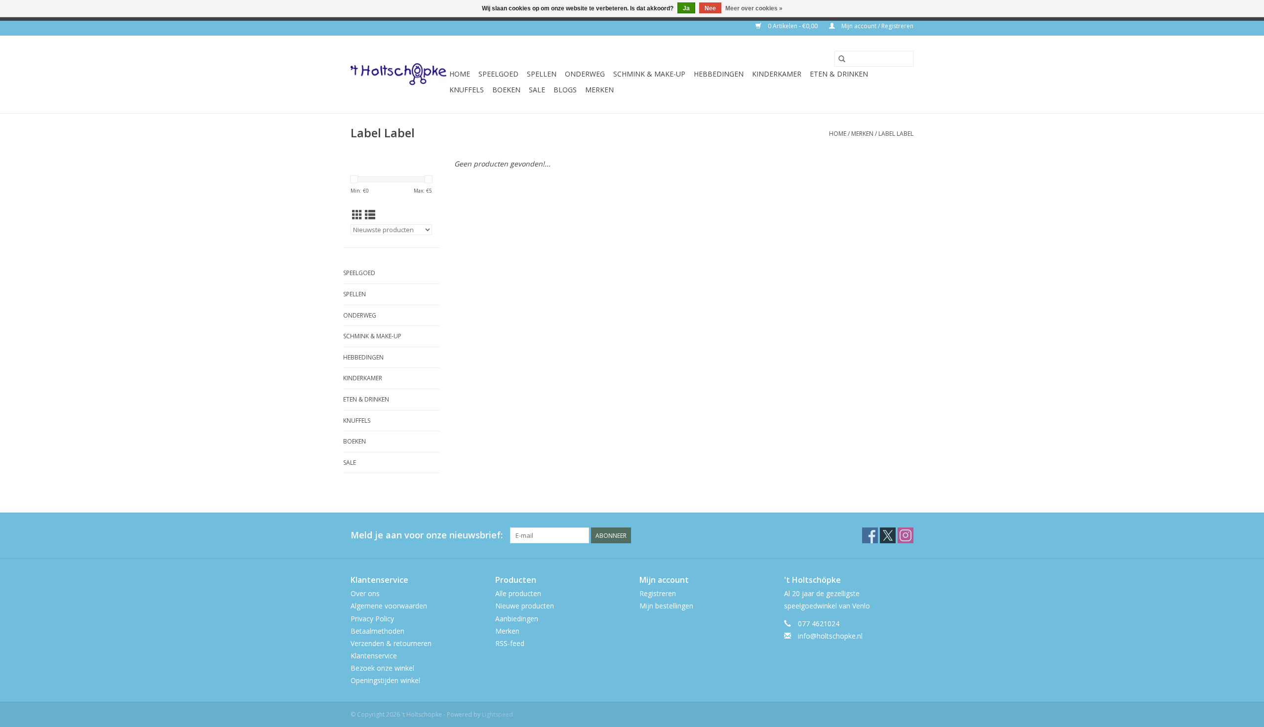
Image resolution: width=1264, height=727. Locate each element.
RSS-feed (509, 643)
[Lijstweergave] (370, 215)
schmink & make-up (649, 74)
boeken (506, 89)
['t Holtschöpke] (398, 74)
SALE (537, 89)
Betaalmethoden (377, 631)
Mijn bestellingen (666, 605)
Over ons (365, 593)
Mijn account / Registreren (876, 26)
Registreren (657, 593)
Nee (710, 8)
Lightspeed (497, 714)
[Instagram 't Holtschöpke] (905, 535)
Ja (686, 8)
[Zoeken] (841, 59)
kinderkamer (776, 74)
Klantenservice (374, 655)
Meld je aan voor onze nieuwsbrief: (427, 535)
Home (459, 74)
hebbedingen (719, 74)
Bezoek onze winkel (382, 668)
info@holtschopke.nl (830, 636)
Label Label (895, 133)
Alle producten (518, 593)
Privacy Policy (372, 618)
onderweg (585, 74)
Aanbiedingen (516, 618)
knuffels (466, 89)
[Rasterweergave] (357, 215)
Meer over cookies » (754, 8)
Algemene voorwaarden (389, 605)
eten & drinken (839, 74)
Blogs (565, 89)
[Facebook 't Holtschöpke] (870, 535)
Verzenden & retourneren (391, 643)
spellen (541, 74)
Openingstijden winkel (385, 680)
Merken (599, 89)
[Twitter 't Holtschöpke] (888, 535)
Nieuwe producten (524, 605)
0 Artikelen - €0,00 (792, 26)
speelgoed (498, 74)
